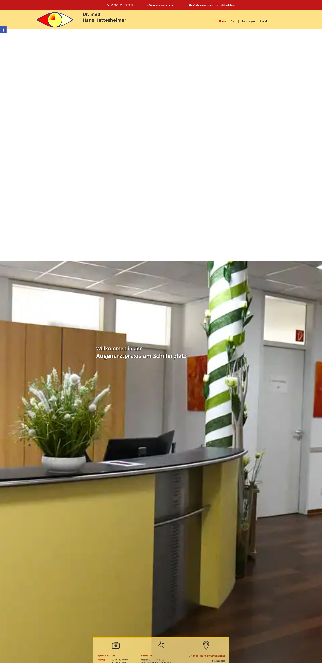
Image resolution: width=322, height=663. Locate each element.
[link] (3, 29)
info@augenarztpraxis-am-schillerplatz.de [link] (213, 5)
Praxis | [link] (234, 21)
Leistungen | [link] (249, 21)
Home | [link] (223, 21)
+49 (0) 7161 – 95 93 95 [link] (121, 5)
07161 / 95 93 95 (156, 659)
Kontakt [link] (264, 21)
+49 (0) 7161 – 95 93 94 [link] (163, 5)
